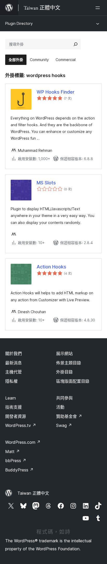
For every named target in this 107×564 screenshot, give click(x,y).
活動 (60, 407)
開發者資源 (15, 416)
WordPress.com (23, 442)
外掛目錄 (64, 371)
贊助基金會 (69, 416)
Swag (64, 425)
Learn (10, 398)
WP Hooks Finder (56, 92)
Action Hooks (51, 266)
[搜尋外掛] (75, 44)
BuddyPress (19, 469)
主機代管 (13, 371)
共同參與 (64, 398)
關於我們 (13, 353)
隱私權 (11, 381)
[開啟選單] (98, 8)
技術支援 (13, 407)
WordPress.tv (20, 425)
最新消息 (13, 362)
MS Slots (46, 182)
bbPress (15, 460)
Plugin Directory (19, 23)
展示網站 (64, 353)
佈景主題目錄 (68, 362)
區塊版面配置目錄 (72, 381)
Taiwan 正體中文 (33, 493)
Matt (12, 451)
